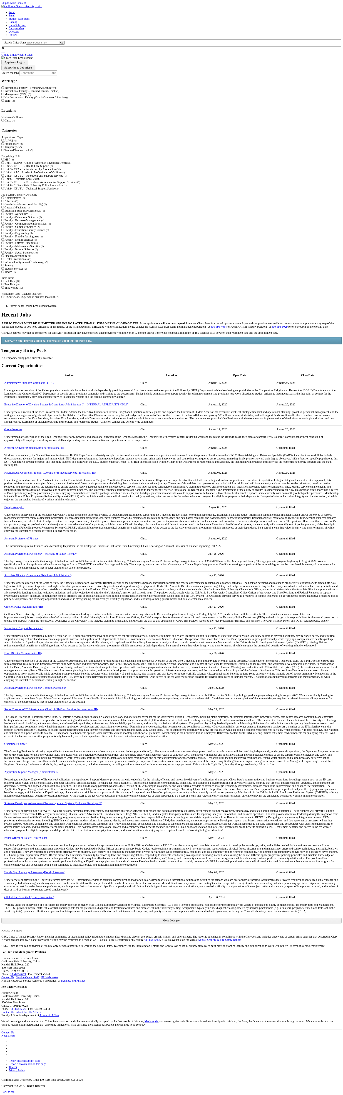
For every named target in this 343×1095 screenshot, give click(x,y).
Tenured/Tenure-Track (18, 150)
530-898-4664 (219, 326)
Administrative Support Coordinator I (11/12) (29, 382)
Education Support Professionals (24, 210)
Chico (9, 120)
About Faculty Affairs (28, 1012)
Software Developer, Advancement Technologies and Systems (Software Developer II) (53, 803)
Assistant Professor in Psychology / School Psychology (35, 687)
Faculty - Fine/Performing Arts (23, 236)
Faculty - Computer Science (21, 226)
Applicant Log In (14, 62)
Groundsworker (13, 429)
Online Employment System (17, 54)
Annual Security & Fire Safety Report (219, 939)
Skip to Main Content (13, 2)
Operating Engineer (15, 743)
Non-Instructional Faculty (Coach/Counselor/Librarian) (36, 97)
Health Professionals (17, 259)
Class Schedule (17, 25)
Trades (9, 271)
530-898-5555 (152, 939)
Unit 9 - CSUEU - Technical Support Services (31, 188)
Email (12, 15)
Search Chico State (15, 42)
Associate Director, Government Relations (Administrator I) (37, 575)
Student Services (15, 268)
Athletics (10, 201)
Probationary (13, 143)
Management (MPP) (17, 94)
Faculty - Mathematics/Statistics (23, 246)
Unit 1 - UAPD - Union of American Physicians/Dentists (37, 162)
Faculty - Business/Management (23, 220)
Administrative (14, 197)
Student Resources (19, 18)
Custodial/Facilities (16, 207)
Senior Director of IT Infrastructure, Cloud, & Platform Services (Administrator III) (51, 709)
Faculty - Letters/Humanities (21, 242)
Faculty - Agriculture (17, 213)
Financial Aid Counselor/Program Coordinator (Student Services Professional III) (50, 472)
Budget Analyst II (14, 507)
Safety (9, 265)
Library (13, 34)
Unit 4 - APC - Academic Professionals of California (35, 172)
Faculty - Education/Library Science (26, 230)
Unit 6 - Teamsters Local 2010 (23, 178)
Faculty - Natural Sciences (20, 249)
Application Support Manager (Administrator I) (31, 771)
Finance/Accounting (17, 255)
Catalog (13, 21)
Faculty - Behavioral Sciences (22, 217)
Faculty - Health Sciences (20, 239)
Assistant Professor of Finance (21, 538)
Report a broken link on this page (27, 1063)
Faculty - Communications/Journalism (27, 223)
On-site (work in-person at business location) (31, 296)
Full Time (11, 281)
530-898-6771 (18, 974)
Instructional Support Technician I (23, 628)
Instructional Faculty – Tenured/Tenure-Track (31, 91)
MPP (8, 159)
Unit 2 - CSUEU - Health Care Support (28, 165)
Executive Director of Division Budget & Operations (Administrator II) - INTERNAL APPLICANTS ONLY (66, 404)
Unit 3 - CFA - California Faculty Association (32, 169)
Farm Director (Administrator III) (23, 653)
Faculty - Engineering (18, 233)
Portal (12, 12)
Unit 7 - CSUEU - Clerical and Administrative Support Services (41, 182)
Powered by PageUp (11, 930)
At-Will (10, 140)
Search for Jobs (10, 72)
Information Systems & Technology (26, 262)
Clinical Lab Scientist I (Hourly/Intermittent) (29, 897)
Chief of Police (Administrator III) (23, 606)
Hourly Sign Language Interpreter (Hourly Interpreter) (34, 872)
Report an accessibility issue (24, 1060)
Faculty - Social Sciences (20, 252)
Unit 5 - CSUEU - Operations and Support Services (35, 175)
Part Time (11, 284)
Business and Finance (73, 980)
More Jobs (171, 920)
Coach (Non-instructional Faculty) (25, 204)
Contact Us (7, 977)
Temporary (12, 147)
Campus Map (16, 28)
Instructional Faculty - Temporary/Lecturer (30, 87)
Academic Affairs (49, 1015)
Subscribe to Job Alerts (18, 67)
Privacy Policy (17, 1070)
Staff (9, 100)
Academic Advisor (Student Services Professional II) (34, 447)
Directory (14, 31)
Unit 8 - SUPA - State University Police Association (35, 185)
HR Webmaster (49, 977)
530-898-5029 (280, 326)
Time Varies (13, 287)
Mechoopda (151, 1021)
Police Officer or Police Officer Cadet (25, 837)
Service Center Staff (27, 977)
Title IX (13, 1067)
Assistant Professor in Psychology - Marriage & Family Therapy (40, 553)
